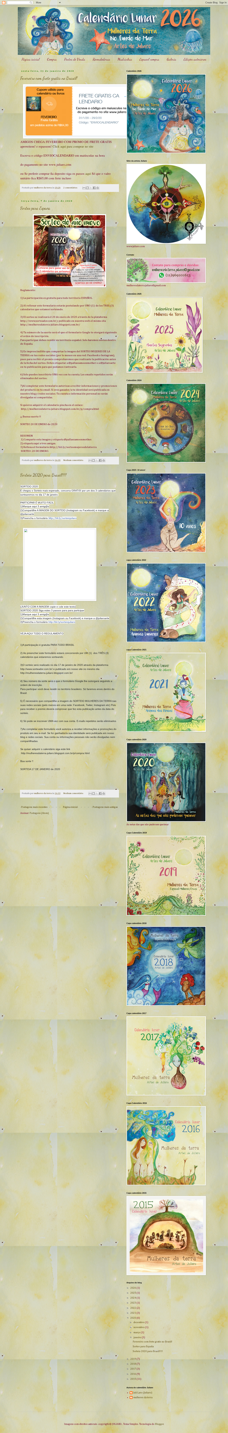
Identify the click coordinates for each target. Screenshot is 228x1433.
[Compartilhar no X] (91, 188)
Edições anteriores (195, 59)
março (137, 1332)
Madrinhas (125, 59)
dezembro (139, 1322)
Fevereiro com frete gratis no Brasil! (48, 78)
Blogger (159, 1424)
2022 (133, 1308)
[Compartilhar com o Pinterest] (97, 188)
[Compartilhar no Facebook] (94, 188)
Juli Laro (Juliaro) (142, 1392)
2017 (133, 1369)
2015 (133, 1379)
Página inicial (31, 59)
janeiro (137, 1337)
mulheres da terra (142, 1397)
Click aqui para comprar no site (73, 146)
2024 (133, 1298)
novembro (139, 1327)
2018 (133, 1364)
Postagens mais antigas (105, 807)
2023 (133, 1303)
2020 (133, 1318)
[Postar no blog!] (87, 188)
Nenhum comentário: (73, 460)
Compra (52, 59)
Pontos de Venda (74, 59)
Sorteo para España (35, 208)
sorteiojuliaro (61, 622)
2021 (133, 1313)
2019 (133, 1359)
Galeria (171, 59)
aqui (88, 173)
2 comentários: (70, 188)
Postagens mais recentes (34, 807)
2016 (133, 1374)
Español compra (149, 59)
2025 (133, 1293)
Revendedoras (101, 59)
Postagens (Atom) (39, 813)
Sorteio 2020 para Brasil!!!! (43, 475)
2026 (133, 1288)
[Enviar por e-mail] (84, 188)
